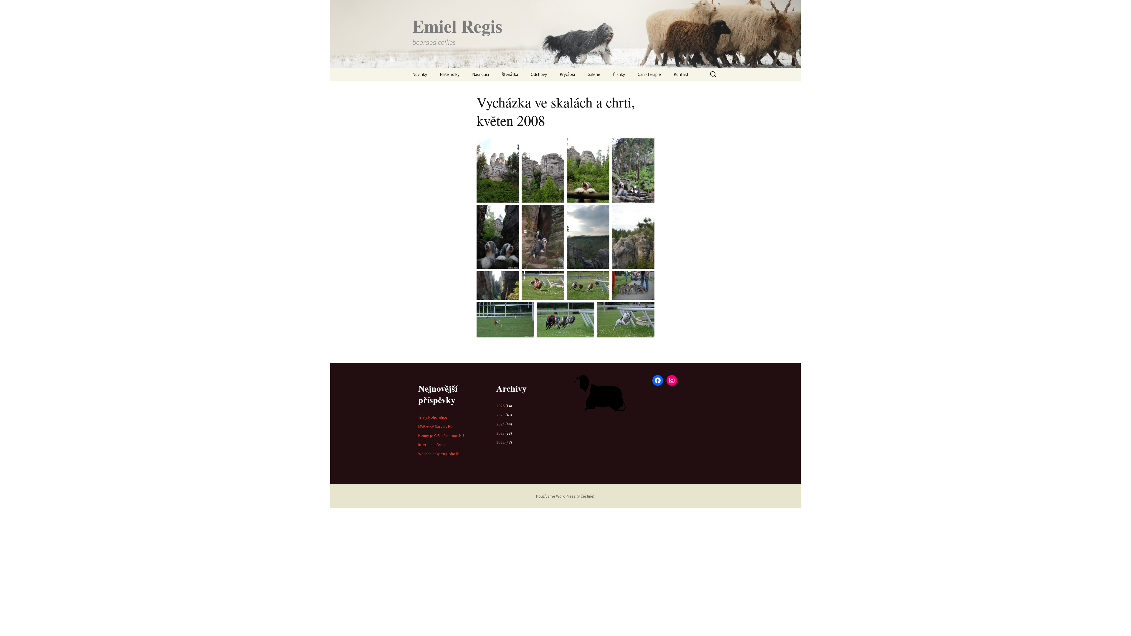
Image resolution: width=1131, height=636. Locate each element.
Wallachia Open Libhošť (438, 453)
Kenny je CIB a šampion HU (441, 435)
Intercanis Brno (431, 444)
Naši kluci (480, 74)
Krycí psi (567, 74)
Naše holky (449, 74)
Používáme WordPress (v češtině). (565, 496)
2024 (500, 424)
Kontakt (681, 74)
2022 (500, 442)
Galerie (594, 74)
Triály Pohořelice (432, 417)
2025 (500, 415)
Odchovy (539, 74)
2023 (500, 433)
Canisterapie (649, 74)
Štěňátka (510, 74)
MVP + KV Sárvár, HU (435, 426)
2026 (500, 405)
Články (619, 74)
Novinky (419, 74)
